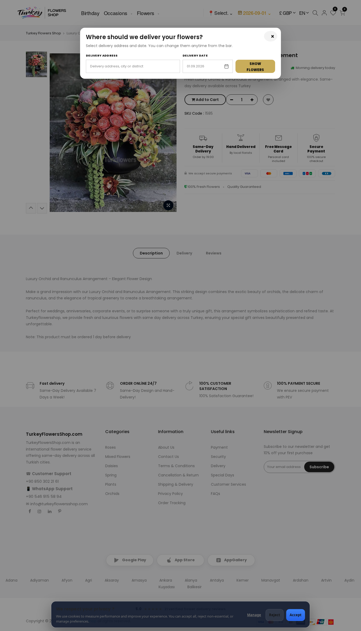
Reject (274, 615)
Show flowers (255, 66)
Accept (296, 615)
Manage (254, 615)
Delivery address (102, 55)
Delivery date (195, 55)
